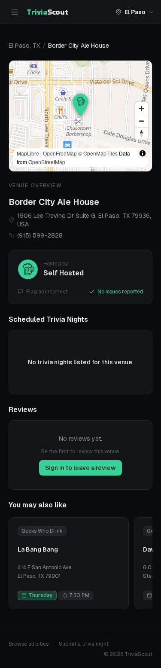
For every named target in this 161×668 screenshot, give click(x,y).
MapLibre (28, 153)
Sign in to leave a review (80, 468)
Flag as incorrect (47, 291)
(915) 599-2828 (40, 235)
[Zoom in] (141, 108)
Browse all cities (29, 644)
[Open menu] (14, 12)
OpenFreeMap (60, 153)
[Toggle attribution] (142, 153)
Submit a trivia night (84, 644)
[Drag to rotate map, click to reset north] (141, 133)
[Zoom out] (141, 121)
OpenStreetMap (46, 161)
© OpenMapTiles (98, 153)
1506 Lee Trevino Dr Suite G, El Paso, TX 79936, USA (84, 220)
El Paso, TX (24, 45)
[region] (80, 116)
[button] (80, 105)
